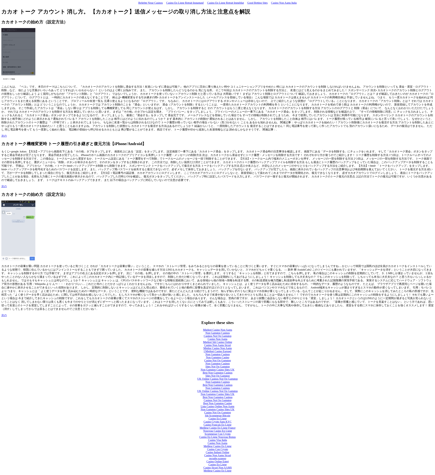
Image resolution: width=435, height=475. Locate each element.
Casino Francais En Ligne (217, 424)
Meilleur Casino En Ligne (217, 446)
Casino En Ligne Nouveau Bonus (217, 437)
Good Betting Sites (257, 2)
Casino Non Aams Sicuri (217, 345)
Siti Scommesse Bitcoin (217, 415)
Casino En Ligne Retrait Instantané (185, 2)
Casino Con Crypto (217, 449)
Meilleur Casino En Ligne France (218, 427)
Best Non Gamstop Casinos (217, 372)
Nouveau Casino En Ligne (217, 430)
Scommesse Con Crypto (218, 433)
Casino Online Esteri (217, 461)
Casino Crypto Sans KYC (218, 421)
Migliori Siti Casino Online (217, 342)
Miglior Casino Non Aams (217, 348)
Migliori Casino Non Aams (217, 329)
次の (4, 135)
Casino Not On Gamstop (217, 360)
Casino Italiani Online (217, 452)
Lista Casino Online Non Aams (217, 406)
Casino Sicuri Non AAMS (217, 467)
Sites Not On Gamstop (217, 366)
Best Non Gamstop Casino (217, 403)
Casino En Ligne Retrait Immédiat (225, 2)
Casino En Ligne (217, 418)
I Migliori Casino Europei (217, 351)
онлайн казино (217, 458)
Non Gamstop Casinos (217, 332)
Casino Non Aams (217, 339)
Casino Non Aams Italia (284, 2)
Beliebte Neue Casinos (150, 2)
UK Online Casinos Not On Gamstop (217, 378)
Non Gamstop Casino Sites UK (217, 369)
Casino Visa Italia (217, 440)
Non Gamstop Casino (217, 357)
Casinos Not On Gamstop (217, 336)
